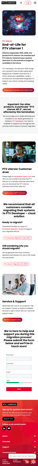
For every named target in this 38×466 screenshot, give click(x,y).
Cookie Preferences (17, 461)
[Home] (9, 2)
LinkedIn (4, 428)
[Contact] (27, 462)
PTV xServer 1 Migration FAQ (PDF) (16, 264)
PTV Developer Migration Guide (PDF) (17, 238)
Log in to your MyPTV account (14, 193)
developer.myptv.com (23, 176)
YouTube (9, 428)
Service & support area (12, 320)
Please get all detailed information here (18, 90)
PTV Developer (18, 121)
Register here (8, 419)
